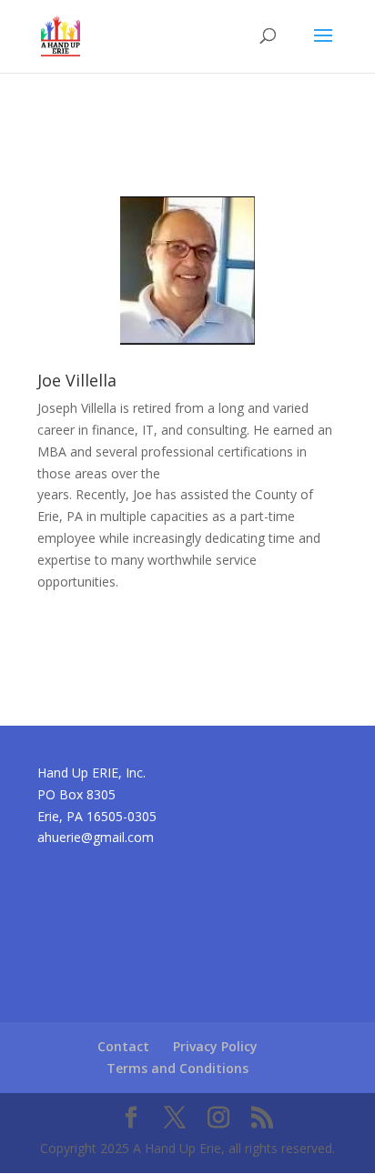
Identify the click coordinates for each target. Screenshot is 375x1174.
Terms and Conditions (177, 1068)
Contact (123, 1046)
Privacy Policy (215, 1046)
